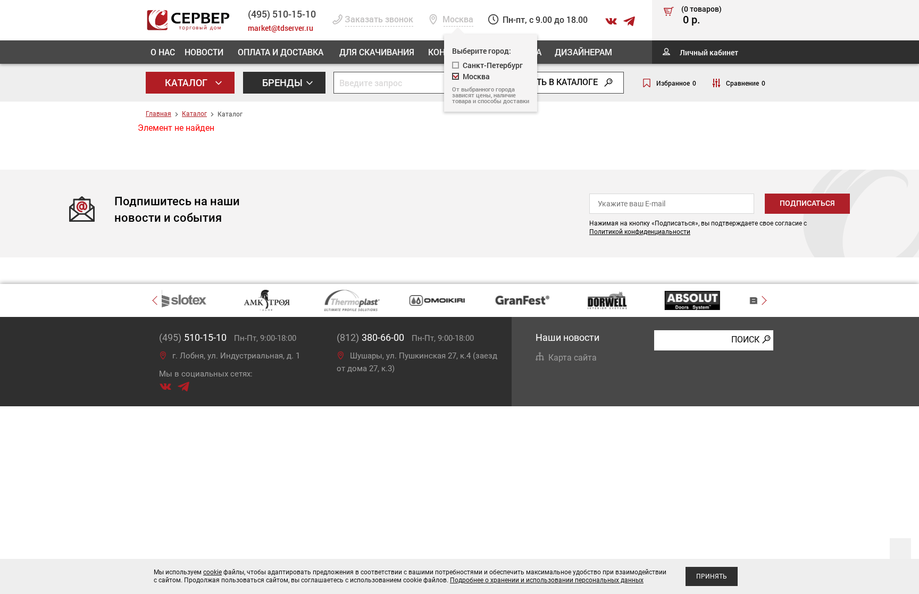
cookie (212, 572)
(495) (193, 337)
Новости (204, 51)
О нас (163, 51)
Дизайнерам (583, 51)
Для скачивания (376, 51)
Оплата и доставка (280, 51)
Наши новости (567, 337)
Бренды (283, 82)
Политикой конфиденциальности (639, 232)
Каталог (187, 82)
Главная (158, 114)
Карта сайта (572, 358)
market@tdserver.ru (280, 28)
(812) (370, 337)
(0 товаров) (701, 15)
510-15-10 (282, 13)
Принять (711, 576)
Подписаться (807, 203)
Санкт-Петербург (493, 65)
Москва (476, 76)
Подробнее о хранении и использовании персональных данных (547, 580)
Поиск (745, 339)
